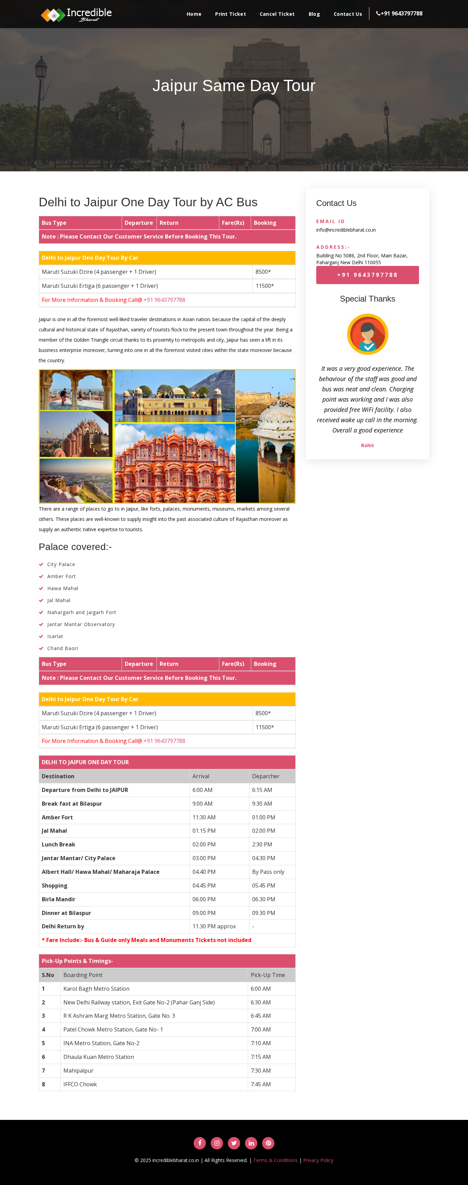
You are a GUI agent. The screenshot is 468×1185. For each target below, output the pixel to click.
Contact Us (348, 14)
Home (194, 14)
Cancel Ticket (277, 14)
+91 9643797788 (164, 300)
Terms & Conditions (275, 1160)
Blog (314, 14)
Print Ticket (230, 14)
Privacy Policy (318, 1160)
